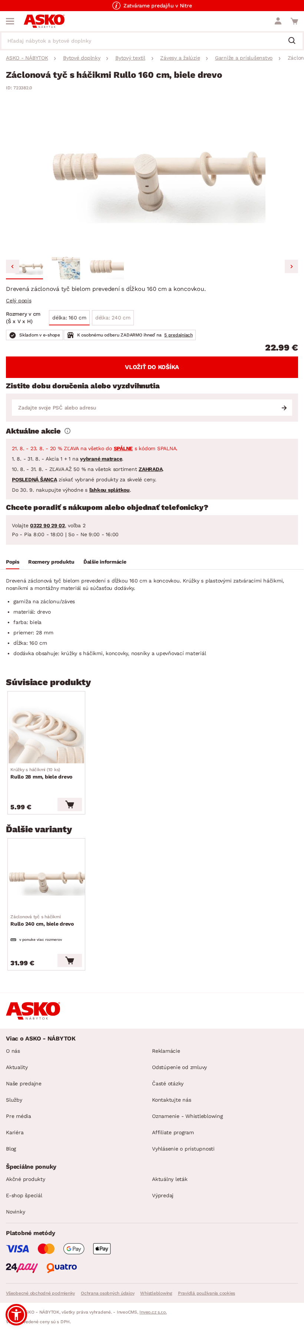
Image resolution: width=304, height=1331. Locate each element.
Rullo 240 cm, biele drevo (42, 920)
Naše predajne (24, 1083)
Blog (11, 1149)
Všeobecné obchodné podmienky (40, 1293)
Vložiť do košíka (152, 367)
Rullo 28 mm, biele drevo (41, 773)
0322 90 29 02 (47, 525)
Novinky (15, 1212)
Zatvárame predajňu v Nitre (157, 6)
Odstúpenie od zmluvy (179, 1067)
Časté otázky (168, 1083)
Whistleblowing (156, 1293)
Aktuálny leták (170, 1179)
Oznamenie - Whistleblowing (187, 1116)
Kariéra (14, 1132)
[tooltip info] (67, 431)
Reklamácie (166, 1051)
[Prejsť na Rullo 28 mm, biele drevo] (46, 734)
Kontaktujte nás (171, 1100)
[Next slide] (291, 266)
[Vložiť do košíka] (69, 804)
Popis (12, 562)
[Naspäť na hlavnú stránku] (44, 21)
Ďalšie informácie (104, 562)
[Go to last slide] (12, 266)
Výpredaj (163, 1195)
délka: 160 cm (69, 318)
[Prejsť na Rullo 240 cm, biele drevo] (46, 881)
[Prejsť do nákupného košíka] (294, 21)
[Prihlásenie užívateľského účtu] (278, 21)
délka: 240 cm (112, 318)
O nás (13, 1051)
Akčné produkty (25, 1179)
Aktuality (17, 1067)
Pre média (18, 1116)
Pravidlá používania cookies (206, 1293)
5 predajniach (178, 335)
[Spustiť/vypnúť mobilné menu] (10, 21)
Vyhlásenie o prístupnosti (183, 1149)
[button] (24, 267)
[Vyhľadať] (294, 41)
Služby (14, 1100)
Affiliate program (173, 1132)
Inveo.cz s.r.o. (152, 1312)
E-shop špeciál (24, 1195)
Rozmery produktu (51, 562)
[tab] (12, 563)
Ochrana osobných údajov (107, 1293)
